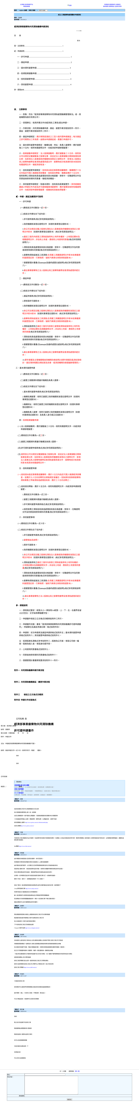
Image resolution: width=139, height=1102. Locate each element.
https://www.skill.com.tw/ (30, 967)
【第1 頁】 (77, 1071)
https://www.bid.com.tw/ (25, 846)
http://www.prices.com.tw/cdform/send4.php (36, 822)
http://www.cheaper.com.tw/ (32, 928)
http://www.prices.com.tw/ (27, 825)
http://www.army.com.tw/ (31, 888)
